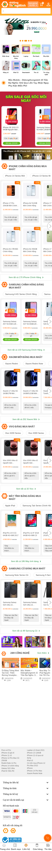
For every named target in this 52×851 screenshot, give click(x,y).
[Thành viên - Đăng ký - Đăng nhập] (48, 4)
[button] (50, 226)
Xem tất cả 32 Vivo (25, 489)
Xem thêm (42, 653)
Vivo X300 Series (36, 433)
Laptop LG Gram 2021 (35, 750)
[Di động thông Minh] (13, 4)
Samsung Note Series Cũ (16, 575)
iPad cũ (30, 760)
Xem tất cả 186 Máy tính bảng (25, 561)
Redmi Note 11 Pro (8, 763)
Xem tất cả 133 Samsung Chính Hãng (25, 350)
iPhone (30, 768)
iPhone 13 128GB (34, 753)
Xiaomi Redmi (11, 363)
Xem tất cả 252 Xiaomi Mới (25, 419)
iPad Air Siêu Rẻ (7, 771)
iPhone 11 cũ (6, 755)
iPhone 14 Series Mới (15, 176)
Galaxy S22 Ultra (8, 768)
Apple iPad (10, 505)
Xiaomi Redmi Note (34, 363)
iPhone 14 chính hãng (10, 766)
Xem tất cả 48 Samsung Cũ (25, 631)
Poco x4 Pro (6, 750)
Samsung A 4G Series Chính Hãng (21, 294)
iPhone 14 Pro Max (34, 771)
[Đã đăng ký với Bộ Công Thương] (11, 840)
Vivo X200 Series (13, 433)
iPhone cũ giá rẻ (7, 753)
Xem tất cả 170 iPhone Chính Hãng (25, 277)
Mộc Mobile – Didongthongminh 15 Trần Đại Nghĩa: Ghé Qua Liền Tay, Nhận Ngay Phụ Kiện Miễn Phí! (28, 83)
